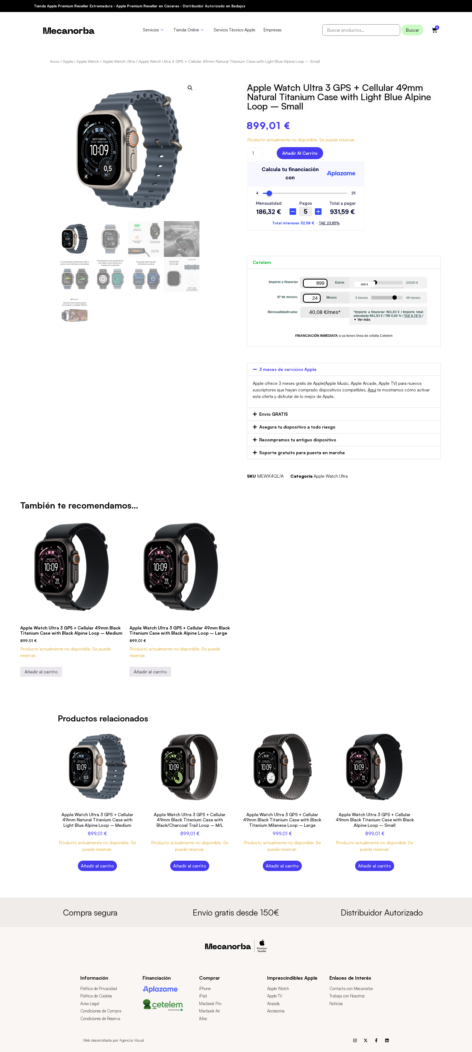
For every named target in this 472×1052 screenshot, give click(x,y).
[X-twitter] (366, 1040)
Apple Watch (87, 61)
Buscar (412, 30)
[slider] (375, 282)
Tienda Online (186, 29)
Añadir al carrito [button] (41, 671)
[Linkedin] (387, 1040)
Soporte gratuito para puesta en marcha (302, 452)
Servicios (151, 29)
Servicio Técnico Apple (234, 29)
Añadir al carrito (300, 153)
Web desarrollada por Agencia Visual (113, 1040)
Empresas (273, 29)
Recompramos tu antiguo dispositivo (297, 439)
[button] (190, 88)
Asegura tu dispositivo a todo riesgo (297, 427)
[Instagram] (355, 1040)
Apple (68, 61)
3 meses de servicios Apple (288, 369)
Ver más (364, 320)
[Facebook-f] (376, 1040)
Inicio (54, 61)
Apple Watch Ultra (119, 61)
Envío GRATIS (273, 414)
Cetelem (262, 262)
